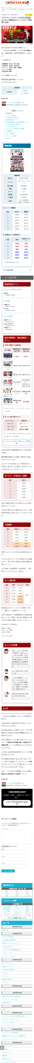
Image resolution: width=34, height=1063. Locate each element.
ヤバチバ (4, 973)
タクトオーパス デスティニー (10, 1019)
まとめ (7, 138)
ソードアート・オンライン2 (10, 999)
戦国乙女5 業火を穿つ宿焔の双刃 (11, 996)
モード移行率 (25, 93)
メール (3, 856)
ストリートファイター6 (9, 956)
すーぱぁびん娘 (6, 947)
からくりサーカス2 (7, 963)
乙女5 (27, 909)
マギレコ (27, 913)
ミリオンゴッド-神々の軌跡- (10, 1033)
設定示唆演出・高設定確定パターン (17, 122)
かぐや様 (7, 911)
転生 (27, 906)
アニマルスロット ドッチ (9, 1039)
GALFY (4, 1009)
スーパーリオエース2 (8, 1026)
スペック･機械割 (10, 115)
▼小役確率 (7, 301)
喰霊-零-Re (5, 930)
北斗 (17, 906)
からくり (17, 911)
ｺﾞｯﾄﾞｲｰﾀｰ (17, 909)
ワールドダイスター (8, 953)
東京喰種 (7, 909)
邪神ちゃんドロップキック (9, 943)
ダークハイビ (6, 989)
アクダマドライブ (7, 1046)
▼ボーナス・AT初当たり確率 (13, 289)
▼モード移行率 (8, 316)
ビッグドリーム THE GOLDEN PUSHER (13, 1016)
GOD (27, 911)
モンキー (7, 916)
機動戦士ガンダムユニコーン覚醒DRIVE (13, 1036)
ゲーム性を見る (8, 270)
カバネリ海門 (6, 906)
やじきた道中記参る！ (8, 937)
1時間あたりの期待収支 (12, 117)
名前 (2, 849)
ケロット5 (5, 983)
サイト (3, 863)
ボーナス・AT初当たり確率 (14, 128)
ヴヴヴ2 (17, 913)
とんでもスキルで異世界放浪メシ (11, 950)
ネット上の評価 (10, 136)
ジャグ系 (27, 916)
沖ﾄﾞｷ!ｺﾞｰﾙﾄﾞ (17, 916)
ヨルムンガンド (6, 1052)
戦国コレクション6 (7, 966)
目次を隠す (19, 110)
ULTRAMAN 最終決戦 (8, 970)
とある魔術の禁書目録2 (9, 940)
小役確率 (24, 90)
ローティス (5, 976)
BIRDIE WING (6, 1003)
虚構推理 (4, 1056)
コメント (4, 829)
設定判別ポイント (11, 119)
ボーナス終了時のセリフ (12, 126)
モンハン (7, 913)
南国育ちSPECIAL (7, 979)
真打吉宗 (4, 1049)
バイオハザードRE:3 (8, 1023)
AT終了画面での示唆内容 (12, 124)
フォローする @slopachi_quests (17, 802)
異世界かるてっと (7, 1059)
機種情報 (8, 113)
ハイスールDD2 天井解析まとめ (17, 104)
